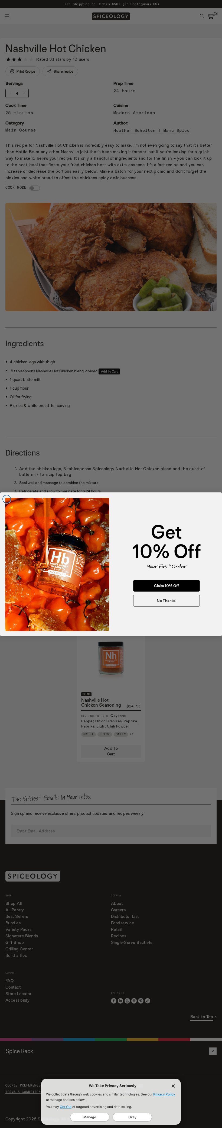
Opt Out (65, 1107)
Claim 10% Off (166, 585)
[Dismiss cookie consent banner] (173, 1086)
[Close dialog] (7, 499)
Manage (89, 1117)
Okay (132, 1117)
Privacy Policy (164, 1094)
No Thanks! (166, 600)
